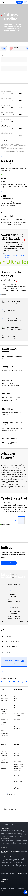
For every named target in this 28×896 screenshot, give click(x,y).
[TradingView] (26, 682)
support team (19, 873)
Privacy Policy (9, 851)
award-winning (18, 288)
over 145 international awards (18, 186)
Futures (7, 507)
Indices (13, 507)
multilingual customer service (16, 202)
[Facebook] (1, 682)
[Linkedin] (5, 682)
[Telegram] (18, 682)
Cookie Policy (15, 851)
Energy (24, 507)
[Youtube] (14, 682)
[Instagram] (22, 682)
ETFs (11, 509)
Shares (4, 509)
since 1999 (8, 168)
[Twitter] (10, 682)
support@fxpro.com (5, 879)
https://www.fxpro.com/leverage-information (12, 151)
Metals (19, 507)
